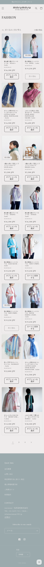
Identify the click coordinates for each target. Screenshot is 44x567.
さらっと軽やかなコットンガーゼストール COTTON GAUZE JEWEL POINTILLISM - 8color (11, 114)
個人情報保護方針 (11, 484)
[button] (2, 8)
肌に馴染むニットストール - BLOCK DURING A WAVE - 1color (32, 314)
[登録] (36, 530)
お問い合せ (9, 474)
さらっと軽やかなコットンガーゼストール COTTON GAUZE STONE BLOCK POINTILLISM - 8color (32, 366)
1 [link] (12, 442)
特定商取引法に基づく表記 (14, 479)
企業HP (7, 517)
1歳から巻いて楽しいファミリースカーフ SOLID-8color (11, 165)
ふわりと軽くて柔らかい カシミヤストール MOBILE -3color (32, 417)
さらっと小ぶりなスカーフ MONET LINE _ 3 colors (11, 417)
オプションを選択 (11, 76)
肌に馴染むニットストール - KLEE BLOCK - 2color (11, 264)
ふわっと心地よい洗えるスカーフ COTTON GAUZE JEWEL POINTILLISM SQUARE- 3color (32, 114)
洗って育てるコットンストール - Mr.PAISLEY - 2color (11, 364)
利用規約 (8, 494)
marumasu (24, 563)
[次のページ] (31, 442)
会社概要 (8, 469)
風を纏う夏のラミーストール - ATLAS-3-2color (11, 63)
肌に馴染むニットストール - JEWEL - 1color (32, 62)
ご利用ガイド (9, 489)
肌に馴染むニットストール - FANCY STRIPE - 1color (32, 264)
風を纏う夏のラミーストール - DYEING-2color (11, 215)
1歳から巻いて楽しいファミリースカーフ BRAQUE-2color (32, 165)
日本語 (21, 554)
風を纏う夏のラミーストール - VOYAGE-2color (32, 215)
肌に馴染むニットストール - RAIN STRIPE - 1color (11, 313)
